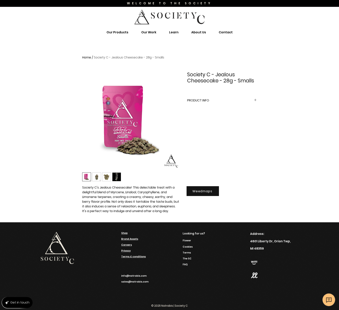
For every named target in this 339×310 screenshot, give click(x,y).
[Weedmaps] (254, 263)
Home (86, 57)
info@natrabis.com (134, 275)
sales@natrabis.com (135, 281)
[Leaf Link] (254, 275)
